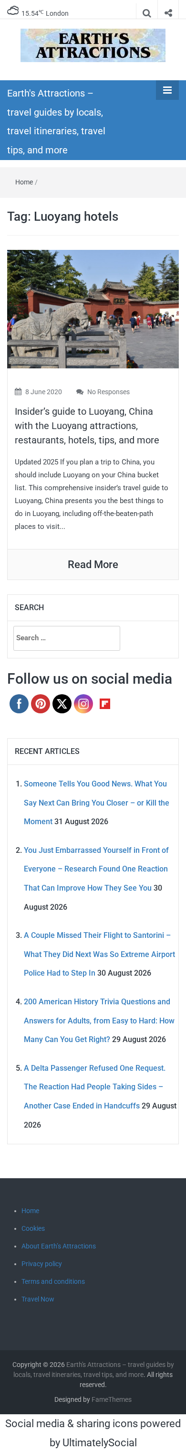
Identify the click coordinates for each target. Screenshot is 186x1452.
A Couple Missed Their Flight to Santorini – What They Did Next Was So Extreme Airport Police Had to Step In (99, 954)
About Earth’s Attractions (58, 1246)
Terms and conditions (53, 1281)
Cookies (33, 1228)
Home (24, 182)
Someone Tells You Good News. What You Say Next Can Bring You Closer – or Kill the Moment (96, 802)
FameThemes (112, 1399)
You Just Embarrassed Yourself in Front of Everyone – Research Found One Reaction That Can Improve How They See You (96, 869)
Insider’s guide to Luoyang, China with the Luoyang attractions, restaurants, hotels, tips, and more (87, 426)
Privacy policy (41, 1264)
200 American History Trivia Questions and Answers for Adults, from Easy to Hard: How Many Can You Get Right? (99, 1020)
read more (93, 564)
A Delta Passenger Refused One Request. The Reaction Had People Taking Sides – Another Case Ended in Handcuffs (94, 1087)
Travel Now (37, 1299)
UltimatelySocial (99, 1443)
